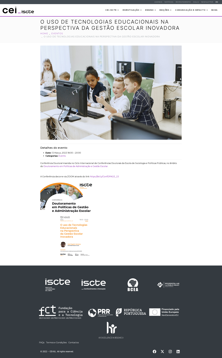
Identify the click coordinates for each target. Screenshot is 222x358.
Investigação (131, 10)
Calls (196, 2)
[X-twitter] (162, 351)
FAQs (41, 342)
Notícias (169, 2)
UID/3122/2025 (44, 318)
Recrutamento (183, 2)
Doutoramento (51, 166)
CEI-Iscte (111, 10)
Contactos (73, 342)
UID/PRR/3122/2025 (58, 318)
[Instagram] (170, 351)
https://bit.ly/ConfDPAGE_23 (104, 176)
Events (62, 156)
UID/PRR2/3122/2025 (73, 318)
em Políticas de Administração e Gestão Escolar (83, 166)
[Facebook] (154, 351)
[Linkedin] (178, 351)
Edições (164, 10)
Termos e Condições (56, 342)
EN (217, 2)
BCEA (214, 10)
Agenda (158, 2)
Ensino (149, 10)
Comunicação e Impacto (190, 10)
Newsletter (207, 2)
